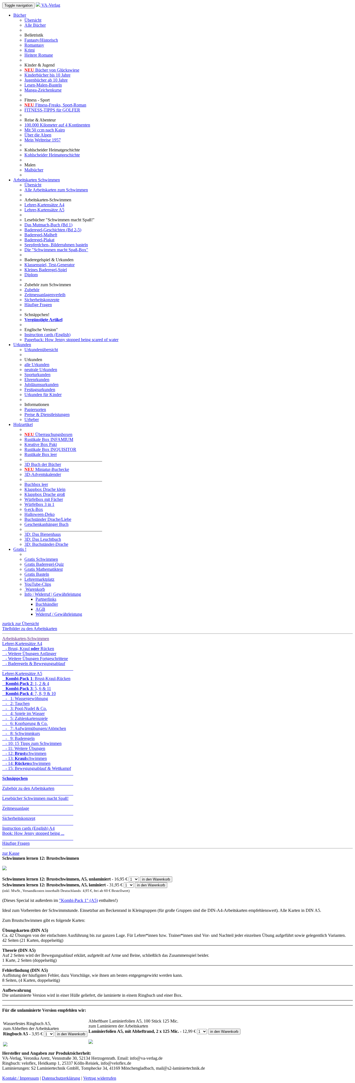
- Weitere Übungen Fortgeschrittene (35, 658)
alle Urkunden (36, 364)
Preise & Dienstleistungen (47, 414)
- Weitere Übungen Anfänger (29, 653)
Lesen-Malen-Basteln (43, 85)
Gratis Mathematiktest (43, 569)
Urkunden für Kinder (43, 394)
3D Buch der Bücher (42, 464)
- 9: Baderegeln (18, 738)
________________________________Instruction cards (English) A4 (37, 826)
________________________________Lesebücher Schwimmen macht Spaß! (37, 796)
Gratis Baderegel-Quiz (44, 564)
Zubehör (31, 289)
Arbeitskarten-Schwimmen (25, 638)
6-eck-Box (33, 509)
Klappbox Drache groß (44, 494)
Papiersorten (35, 409)
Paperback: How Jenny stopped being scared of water (71, 339)
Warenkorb (34, 589)
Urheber (31, 419)
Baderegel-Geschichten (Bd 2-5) (52, 229)
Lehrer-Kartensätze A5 (44, 209)
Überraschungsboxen (48, 434)
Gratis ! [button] (19, 549)
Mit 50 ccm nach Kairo (44, 130)
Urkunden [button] (22, 344)
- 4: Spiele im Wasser (23, 713)
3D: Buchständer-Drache (46, 544)
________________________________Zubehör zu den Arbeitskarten (37, 786)
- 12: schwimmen (24, 753)
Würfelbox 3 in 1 (39, 504)
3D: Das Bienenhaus (42, 534)
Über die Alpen (37, 135)
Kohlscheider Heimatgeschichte (52, 155)
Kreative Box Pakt (40, 444)
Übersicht (32, 20)
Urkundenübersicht (41, 349)
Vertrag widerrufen (99, 1078)
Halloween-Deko (39, 514)
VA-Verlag (50, 5)
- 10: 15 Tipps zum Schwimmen (32, 743)
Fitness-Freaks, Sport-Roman (55, 105)
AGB (40, 609)
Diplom (31, 274)
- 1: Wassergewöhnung (25, 698)
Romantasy (34, 45)
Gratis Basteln (36, 574)
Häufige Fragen (38, 304)
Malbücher (33, 170)
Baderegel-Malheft (40, 234)
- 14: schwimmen (26, 763)
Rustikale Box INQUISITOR (50, 449)
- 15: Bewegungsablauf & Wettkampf (36, 768)
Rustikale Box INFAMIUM (48, 439)
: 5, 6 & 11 (28, 688)
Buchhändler (47, 604)
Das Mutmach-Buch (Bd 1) (48, 224)
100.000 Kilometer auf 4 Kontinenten (57, 125)
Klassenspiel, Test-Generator (49, 264)
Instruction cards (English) (47, 334)
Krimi (29, 50)
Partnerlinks (46, 599)
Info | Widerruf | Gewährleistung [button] (52, 594)
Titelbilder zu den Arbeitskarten (29, 628)
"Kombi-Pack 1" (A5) (78, 900)
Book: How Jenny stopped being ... (33, 833)
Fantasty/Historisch (41, 40)
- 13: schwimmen (24, 758)
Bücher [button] (19, 15)
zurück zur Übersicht (20, 623)
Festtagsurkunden (39, 389)
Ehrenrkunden (36, 379)
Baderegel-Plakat (39, 239)
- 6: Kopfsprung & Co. (25, 723)
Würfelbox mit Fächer (43, 499)
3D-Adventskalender (42, 474)
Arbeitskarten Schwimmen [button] (36, 179)
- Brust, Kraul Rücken (28, 648)
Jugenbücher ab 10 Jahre (46, 80)
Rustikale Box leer (40, 454)
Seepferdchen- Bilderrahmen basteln (56, 244)
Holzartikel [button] (23, 424)
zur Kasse (10, 853)
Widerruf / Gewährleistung (59, 614)
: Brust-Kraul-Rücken (38, 678)
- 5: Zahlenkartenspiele (25, 718)
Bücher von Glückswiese (51, 70)
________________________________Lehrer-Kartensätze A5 (37, 671)
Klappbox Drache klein (44, 489)
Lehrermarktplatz (39, 579)
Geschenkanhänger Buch (46, 524)
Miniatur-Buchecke (46, 469)
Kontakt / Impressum (20, 1078)
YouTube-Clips (37, 584)
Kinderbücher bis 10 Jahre (47, 75)
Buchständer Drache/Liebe (47, 519)
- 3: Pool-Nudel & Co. (24, 708)
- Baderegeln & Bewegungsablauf (33, 663)
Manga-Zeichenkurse (43, 90)
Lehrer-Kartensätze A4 (44, 204)
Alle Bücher (35, 25)
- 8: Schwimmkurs (21, 733)
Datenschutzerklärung (61, 1078)
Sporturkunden (37, 374)
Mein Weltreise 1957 (42, 140)
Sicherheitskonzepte (41, 299)
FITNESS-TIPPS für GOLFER (52, 110)
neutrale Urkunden (40, 369)
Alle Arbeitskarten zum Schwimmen (56, 189)
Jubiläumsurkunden (41, 384)
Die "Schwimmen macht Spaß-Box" (56, 249)
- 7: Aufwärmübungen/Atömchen (34, 728)
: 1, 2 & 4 (27, 683)
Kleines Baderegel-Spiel (45, 269)
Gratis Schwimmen (41, 559)
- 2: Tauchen (16, 703)
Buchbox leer (36, 484)
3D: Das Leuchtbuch (42, 539)
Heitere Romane (38, 55)
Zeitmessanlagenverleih (44, 294)
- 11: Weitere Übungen (23, 748)
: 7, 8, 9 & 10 (31, 693)
